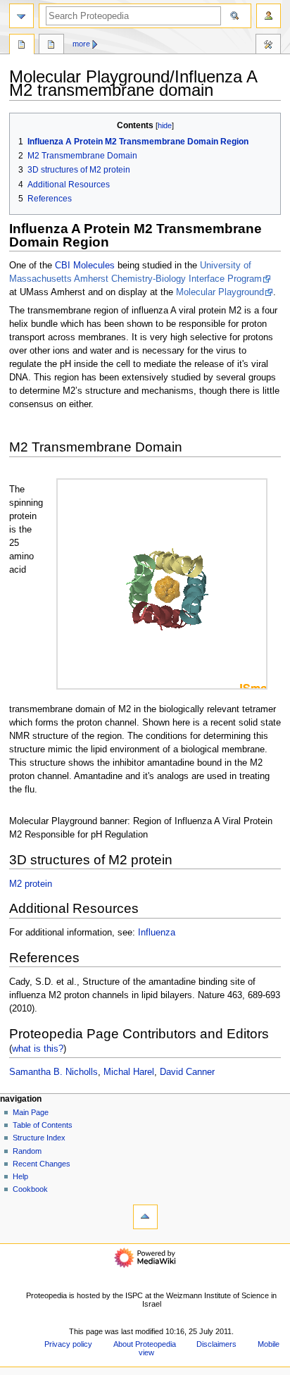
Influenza (156, 933)
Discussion (51, 46)
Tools (268, 46)
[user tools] (268, 16)
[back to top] (145, 1217)
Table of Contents (42, 1125)
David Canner (187, 1072)
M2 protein (30, 884)
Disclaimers (216, 1344)
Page (22, 46)
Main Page (31, 1112)
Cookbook (30, 1189)
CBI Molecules (85, 265)
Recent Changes (41, 1163)
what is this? (37, 1048)
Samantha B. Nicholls (53, 1072)
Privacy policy (68, 1344)
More (81, 43)
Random (27, 1151)
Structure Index (39, 1137)
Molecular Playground (220, 292)
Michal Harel (128, 1072)
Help (20, 1176)
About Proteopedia (144, 1344)
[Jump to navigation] (21, 16)
